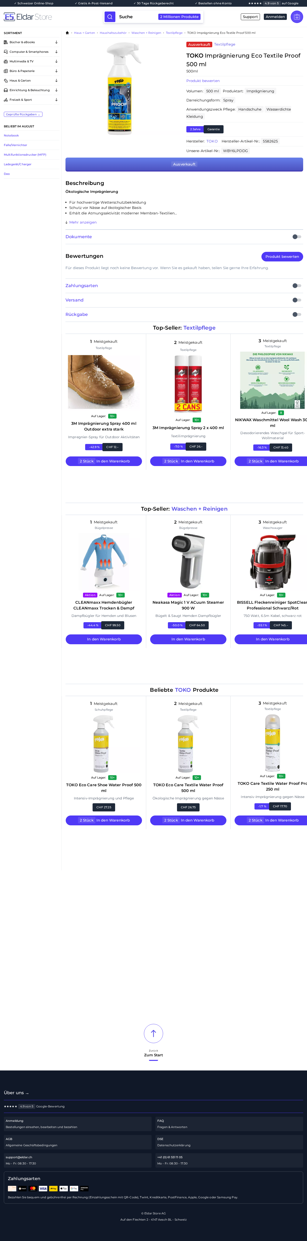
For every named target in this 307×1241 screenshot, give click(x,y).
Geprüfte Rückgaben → (23, 114)
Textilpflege (174, 32)
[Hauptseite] (54, 17)
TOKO (212, 141)
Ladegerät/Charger (18, 164)
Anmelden (275, 16)
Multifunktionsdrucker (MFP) (25, 154)
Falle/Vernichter (15, 145)
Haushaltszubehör (113, 32)
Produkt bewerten (203, 80)
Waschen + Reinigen (146, 32)
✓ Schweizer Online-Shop (33, 3)
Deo (7, 174)
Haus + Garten (84, 32)
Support (250, 16)
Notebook (11, 135)
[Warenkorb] (297, 17)
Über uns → (17, 1092)
